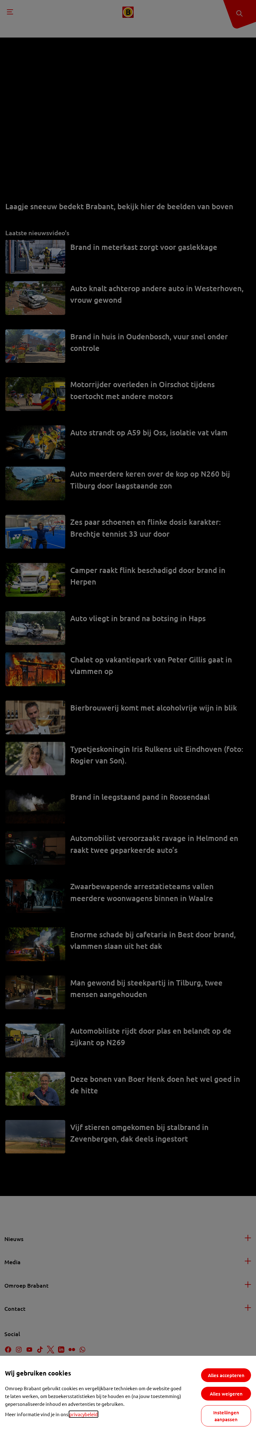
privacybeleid (83, 1414)
